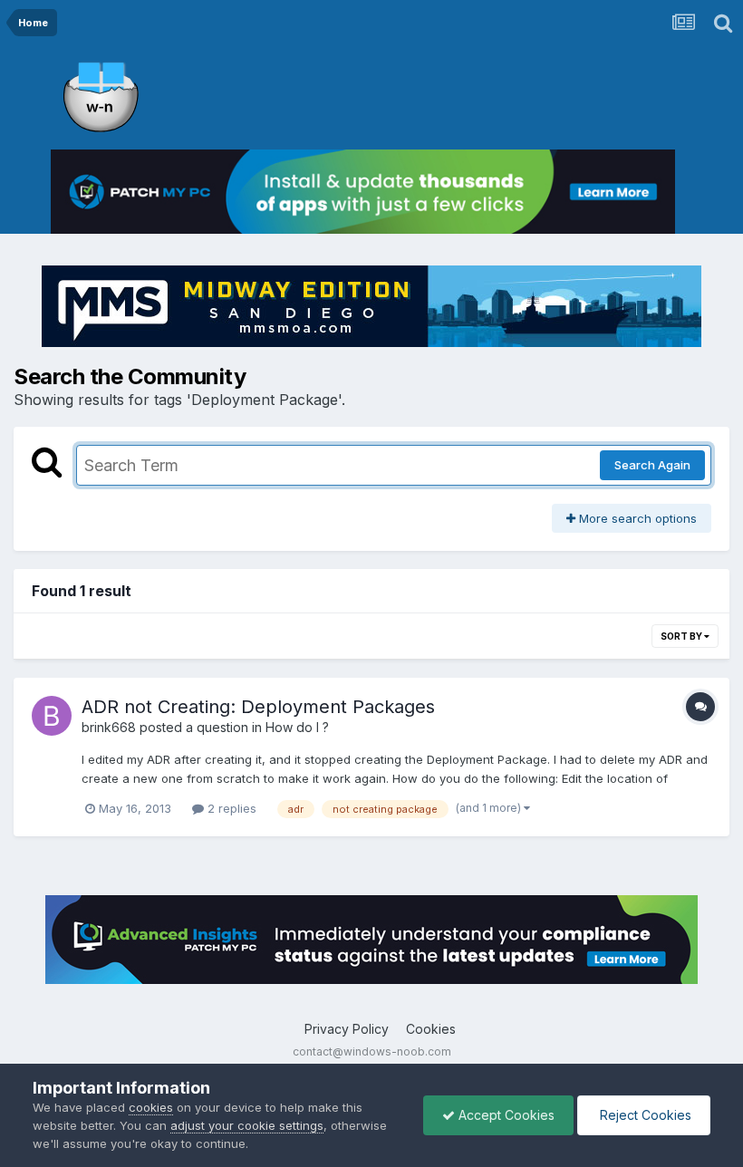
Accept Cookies (505, 1115)
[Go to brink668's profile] (52, 716)
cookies (151, 1107)
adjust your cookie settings (246, 1125)
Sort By (682, 636)
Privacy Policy (346, 1029)
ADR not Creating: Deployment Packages (258, 707)
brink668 (109, 727)
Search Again (652, 465)
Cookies (431, 1029)
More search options (636, 518)
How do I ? (297, 727)
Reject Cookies (643, 1115)
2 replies (230, 808)
